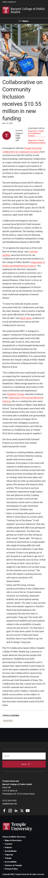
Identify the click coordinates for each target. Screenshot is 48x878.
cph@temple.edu (9, 804)
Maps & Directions (13, 840)
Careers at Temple (13, 865)
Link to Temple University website (17, 827)
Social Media (10, 851)
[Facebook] (4, 811)
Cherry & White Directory (14, 837)
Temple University (9, 2)
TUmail (8, 858)
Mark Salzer (26, 318)
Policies (8, 847)
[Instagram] (10, 811)
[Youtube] (28, 811)
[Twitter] (22, 811)
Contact (8, 844)
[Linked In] (16, 811)
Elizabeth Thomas (15, 394)
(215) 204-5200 (9, 800)
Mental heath (8, 721)
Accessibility (11, 862)
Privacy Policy (11, 869)
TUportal (9, 854)
